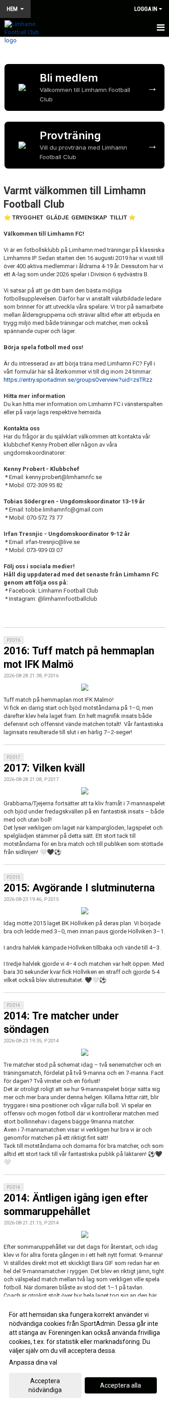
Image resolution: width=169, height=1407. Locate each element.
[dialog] (84, 1352)
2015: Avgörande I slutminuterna (79, 888)
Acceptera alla (120, 1385)
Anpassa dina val (33, 1362)
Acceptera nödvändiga (45, 1385)
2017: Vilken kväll (44, 768)
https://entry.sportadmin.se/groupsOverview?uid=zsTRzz (78, 379)
